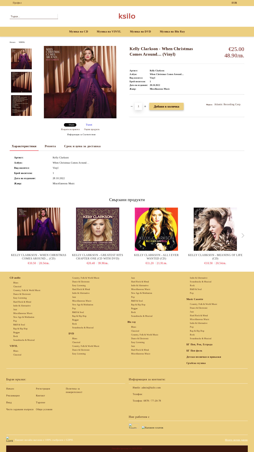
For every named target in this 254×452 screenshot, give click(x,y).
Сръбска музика (196, 363)
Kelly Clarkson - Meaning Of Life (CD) (215, 257)
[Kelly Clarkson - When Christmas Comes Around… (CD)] (39, 229)
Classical (17, 286)
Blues (15, 283)
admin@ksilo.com (151, 387)
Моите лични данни (236, 440)
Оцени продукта (92, 129)
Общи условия (44, 409)
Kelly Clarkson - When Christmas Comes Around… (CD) (38, 257)
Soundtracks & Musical (24, 340)
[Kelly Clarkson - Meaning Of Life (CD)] (215, 229)
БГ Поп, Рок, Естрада (199, 344)
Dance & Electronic (22, 294)
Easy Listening (20, 298)
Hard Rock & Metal (22, 302)
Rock (15, 336)
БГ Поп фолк (194, 350)
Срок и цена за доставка (82, 146)
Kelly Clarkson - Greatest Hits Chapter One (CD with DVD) (97, 257)
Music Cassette (194, 299)
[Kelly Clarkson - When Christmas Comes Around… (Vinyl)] (80, 117)
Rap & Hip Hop (20, 328)
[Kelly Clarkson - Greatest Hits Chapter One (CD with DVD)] (98, 229)
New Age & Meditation (23, 317)
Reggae (16, 332)
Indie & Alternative (22, 305)
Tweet (89, 124)
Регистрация (43, 388)
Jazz (15, 309)
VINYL (22, 42)
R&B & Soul (19, 324)
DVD (71, 333)
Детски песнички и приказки (203, 357)
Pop (15, 321)
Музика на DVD (140, 31)
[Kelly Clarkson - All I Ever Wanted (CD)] (156, 229)
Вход (9, 402)
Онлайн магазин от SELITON (127, 448)
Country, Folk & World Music (27, 290)
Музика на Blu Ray (172, 31)
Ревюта (50, 146)
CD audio (15, 278)
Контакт (40, 395)
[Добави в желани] (136, 100)
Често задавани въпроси (20, 409)
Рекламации (13, 395)
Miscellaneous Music (22, 313)
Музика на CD (78, 31)
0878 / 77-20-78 (152, 400)
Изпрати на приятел (70, 129)
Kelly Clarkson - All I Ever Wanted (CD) (156, 257)
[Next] (242, 235)
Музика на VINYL (109, 31)
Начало (12, 42)
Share (71, 125)
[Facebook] (242, 3)
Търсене (40, 402)
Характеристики (24, 146)
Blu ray (132, 322)
